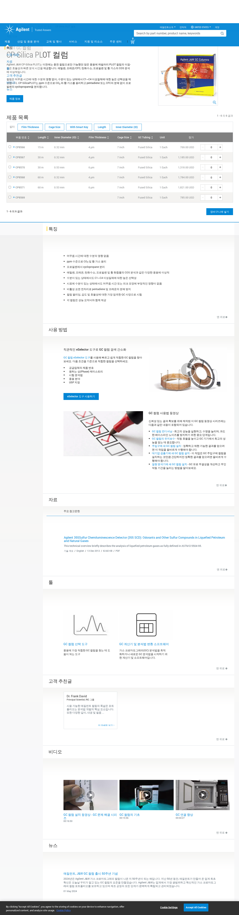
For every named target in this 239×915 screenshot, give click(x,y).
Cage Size (54, 127)
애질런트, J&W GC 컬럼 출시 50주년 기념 (90, 873)
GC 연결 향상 (184, 815)
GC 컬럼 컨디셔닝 (162, 431)
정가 (191, 137)
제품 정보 (14, 98)
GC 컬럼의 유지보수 (163, 438)
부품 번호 (21, 137)
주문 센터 (116, 41)
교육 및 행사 (54, 41)
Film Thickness (30, 127)
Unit (162, 137)
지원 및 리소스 (93, 41)
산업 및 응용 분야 (28, 41)
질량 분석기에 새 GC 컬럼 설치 (169, 464)
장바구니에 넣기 (219, 211)
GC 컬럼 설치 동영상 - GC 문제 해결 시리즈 (90, 816)
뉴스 (10, 89)
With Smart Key (79, 127)
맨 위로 (221, 317)
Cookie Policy (63, 910)
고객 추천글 (14, 75)
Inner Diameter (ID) (127, 127)
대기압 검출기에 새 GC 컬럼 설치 (171, 453)
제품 (7, 41)
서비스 (73, 41)
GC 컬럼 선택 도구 (75, 644)
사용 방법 (13, 54)
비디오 (11, 82)
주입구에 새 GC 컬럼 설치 (166, 446)
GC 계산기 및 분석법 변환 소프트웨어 (144, 644)
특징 (10, 48)
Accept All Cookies (196, 907)
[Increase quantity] (220, 147)
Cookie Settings (169, 907)
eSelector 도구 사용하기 (81, 396)
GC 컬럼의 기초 (130, 815)
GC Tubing (144, 137)
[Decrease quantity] (202, 147)
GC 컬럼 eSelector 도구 (76, 357)
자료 (10, 61)
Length (102, 127)
